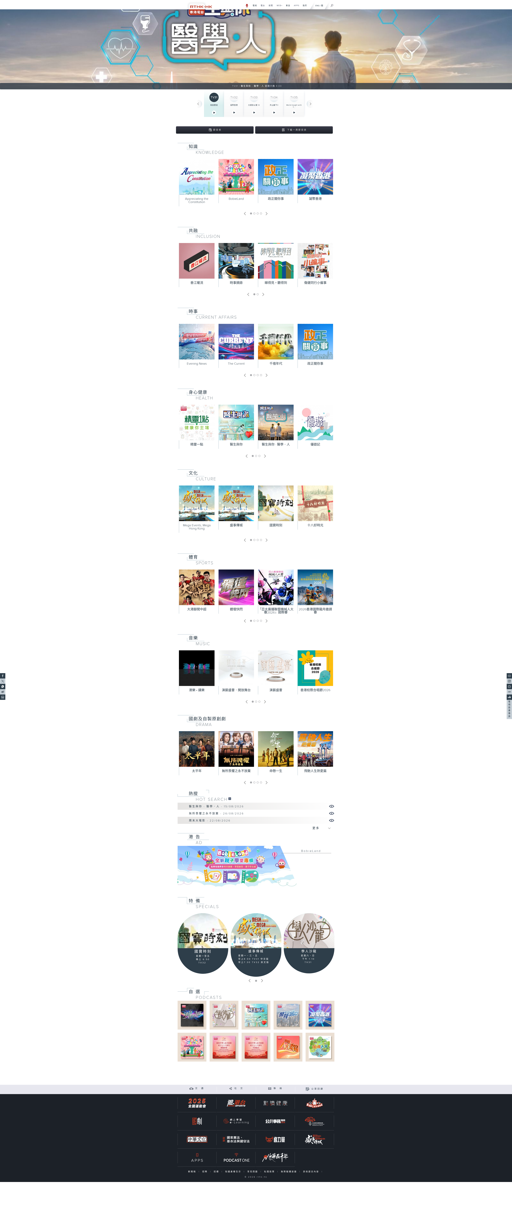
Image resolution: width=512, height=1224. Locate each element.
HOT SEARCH (212, 799)
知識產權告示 (233, 1172)
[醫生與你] (256, 1015)
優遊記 (315, 444)
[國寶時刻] (203, 930)
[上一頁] (198, 104)
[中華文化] (197, 1139)
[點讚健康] (275, 1103)
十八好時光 (315, 525)
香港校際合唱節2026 (315, 690)
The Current (236, 364)
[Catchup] (229, 798)
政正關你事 (276, 199)
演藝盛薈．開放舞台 (236, 690)
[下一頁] (311, 104)
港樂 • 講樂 (197, 690)
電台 (262, 7)
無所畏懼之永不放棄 (236, 771)
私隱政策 (270, 1172)
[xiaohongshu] (509, 691)
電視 (254, 7)
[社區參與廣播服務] (315, 1121)
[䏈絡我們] (269, 1088)
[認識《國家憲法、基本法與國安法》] (236, 1139)
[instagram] (509, 681)
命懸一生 (275, 771)
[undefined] (247, 5)
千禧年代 (275, 364)
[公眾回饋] (307, 1089)
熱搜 (193, 793)
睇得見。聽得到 (276, 283)
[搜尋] (332, 4)
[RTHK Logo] (198, 7)
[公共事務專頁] (275, 1121)
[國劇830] (197, 1121)
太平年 (197, 771)
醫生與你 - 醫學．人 (276, 444)
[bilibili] (509, 686)
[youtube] (509, 675)
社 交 (238, 1088)
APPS (295, 7)
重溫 (287, 7)
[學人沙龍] (309, 931)
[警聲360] (288, 1015)
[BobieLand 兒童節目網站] (315, 1103)
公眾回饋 (317, 1089)
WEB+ (279, 7)
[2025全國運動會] (197, 1103)
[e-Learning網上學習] (236, 1121)
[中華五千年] (275, 1157)
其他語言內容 (311, 1172)
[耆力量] (275, 1139)
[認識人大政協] (288, 1047)
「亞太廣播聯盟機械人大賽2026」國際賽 (275, 611)
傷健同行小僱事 (315, 283)
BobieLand (236, 199)
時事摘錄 (236, 283)
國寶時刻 (275, 525)
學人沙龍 (309, 951)
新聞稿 (192, 1172)
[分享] (230, 1088)
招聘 (205, 1172)
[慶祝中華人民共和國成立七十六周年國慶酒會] (224, 1047)
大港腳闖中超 (196, 609)
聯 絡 (278, 1088)
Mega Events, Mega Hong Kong (197, 527)
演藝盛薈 (275, 690)
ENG (317, 6)
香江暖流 (196, 283)
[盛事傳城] (256, 931)
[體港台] (236, 1103)
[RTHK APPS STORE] (197, 1157)
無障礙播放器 (289, 1172)
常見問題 (253, 1172)
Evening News (197, 364)
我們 (304, 7)
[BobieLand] (256, 868)
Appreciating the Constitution (196, 200)
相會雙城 (214, 105)
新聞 (270, 7)
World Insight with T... (294, 106)
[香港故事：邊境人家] (320, 1047)
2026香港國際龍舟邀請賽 (315, 611)
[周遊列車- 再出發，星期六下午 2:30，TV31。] (256, 49)
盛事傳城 (236, 525)
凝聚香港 (234, 105)
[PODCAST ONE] (236, 1157)
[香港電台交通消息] (191, 1088)
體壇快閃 (236, 609)
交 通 (199, 1088)
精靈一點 (196, 444)
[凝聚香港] (320, 1015)
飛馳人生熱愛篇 (315, 771)
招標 (217, 1172)
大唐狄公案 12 (254, 105)
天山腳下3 (274, 105)
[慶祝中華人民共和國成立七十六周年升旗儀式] (256, 1047)
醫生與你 (236, 444)
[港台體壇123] (192, 1015)
